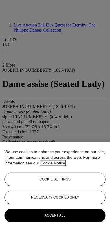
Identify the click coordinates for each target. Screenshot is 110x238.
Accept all (55, 215)
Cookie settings (55, 179)
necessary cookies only (55, 197)
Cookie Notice (52, 163)
